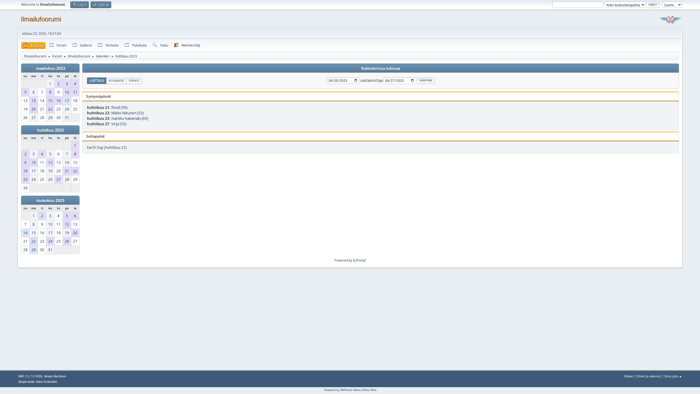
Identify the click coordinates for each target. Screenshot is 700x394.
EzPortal (359, 260)
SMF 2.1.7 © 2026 (30, 376)
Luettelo (96, 81)
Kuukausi (116, 81)
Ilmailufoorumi (41, 19)
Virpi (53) (118, 123)
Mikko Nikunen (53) (127, 113)
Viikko (134, 81)
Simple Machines (55, 376)
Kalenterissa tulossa (380, 68)
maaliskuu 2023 (50, 68)
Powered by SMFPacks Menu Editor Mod (350, 390)
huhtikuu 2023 (50, 130)
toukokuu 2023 (50, 200)
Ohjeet (628, 376)
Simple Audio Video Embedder (37, 381)
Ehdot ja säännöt (649, 376)
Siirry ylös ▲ (673, 376)
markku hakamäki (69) (129, 118)
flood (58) (119, 107)
